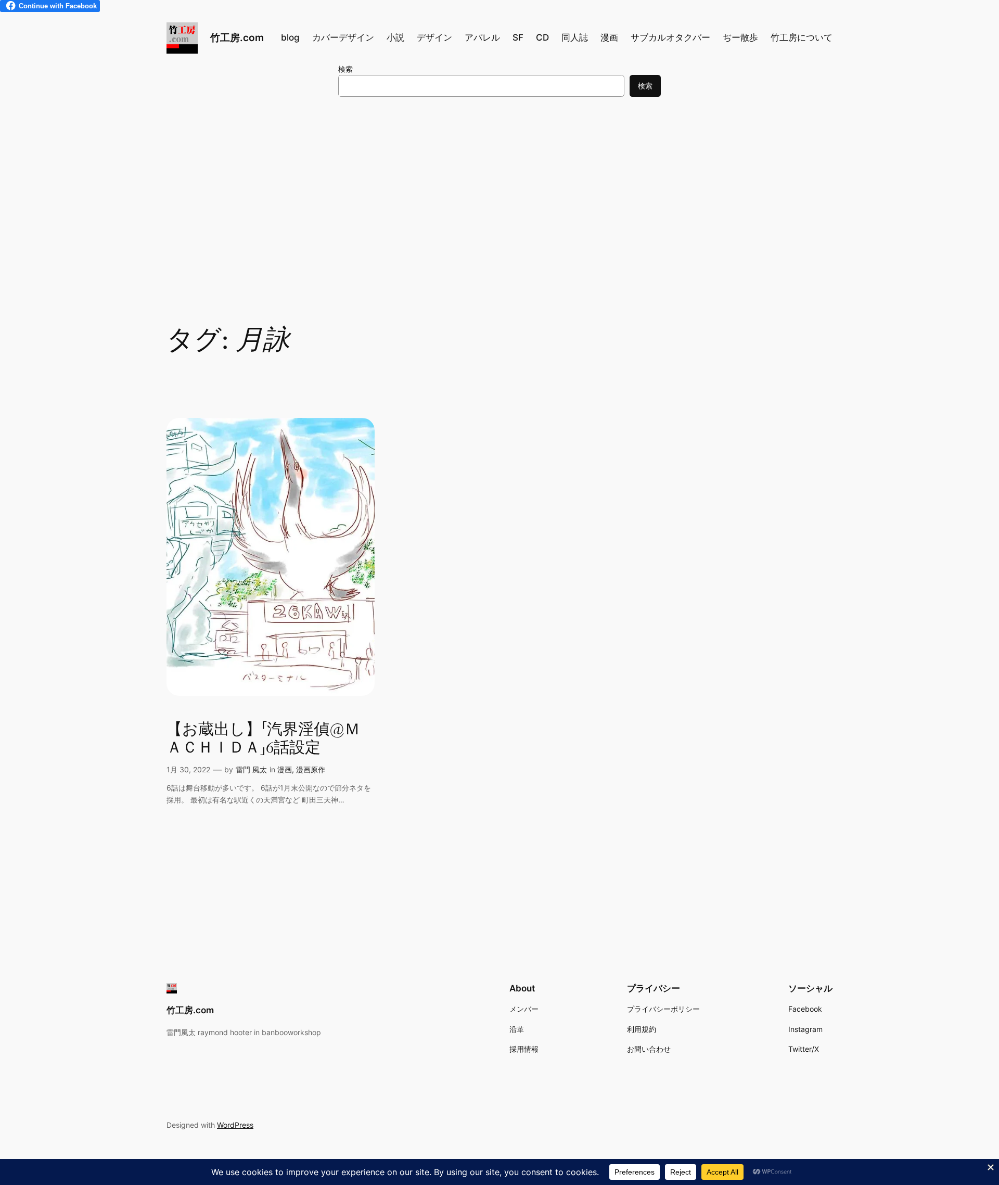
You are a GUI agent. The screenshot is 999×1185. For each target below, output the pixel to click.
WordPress (235, 1124)
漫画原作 (310, 769)
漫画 (284, 769)
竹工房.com (237, 37)
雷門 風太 (251, 769)
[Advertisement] (499, 190)
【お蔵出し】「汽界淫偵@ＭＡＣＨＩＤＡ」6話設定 (263, 739)
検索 (345, 69)
